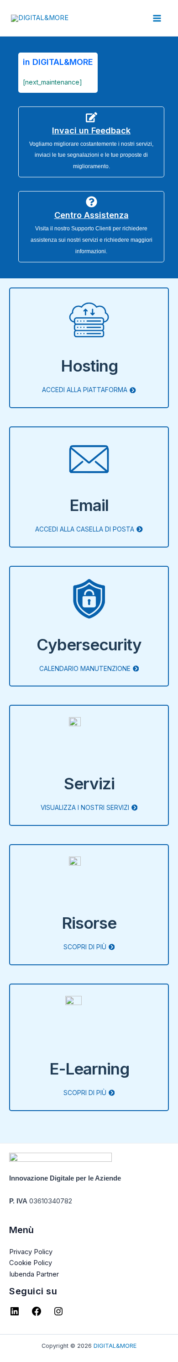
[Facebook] (36, 1314)
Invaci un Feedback (91, 130)
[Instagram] (58, 1314)
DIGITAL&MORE (115, 1345)
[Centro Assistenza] (91, 201)
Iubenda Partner (34, 1274)
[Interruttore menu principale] (157, 18)
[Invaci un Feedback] (91, 117)
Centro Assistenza (91, 215)
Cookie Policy (30, 1263)
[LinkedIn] (14, 1314)
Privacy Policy (30, 1252)
